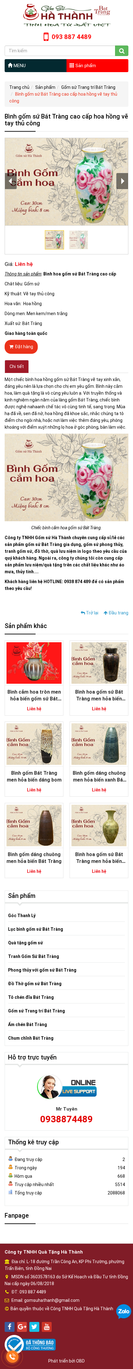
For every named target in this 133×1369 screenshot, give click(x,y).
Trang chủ (19, 87)
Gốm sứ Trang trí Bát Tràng (88, 87)
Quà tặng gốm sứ (25, 942)
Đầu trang (118, 612)
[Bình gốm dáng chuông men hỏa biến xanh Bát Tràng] (99, 743)
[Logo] (66, 15)
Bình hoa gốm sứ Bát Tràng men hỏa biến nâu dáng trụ (99, 699)
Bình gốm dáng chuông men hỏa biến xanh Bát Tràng (99, 780)
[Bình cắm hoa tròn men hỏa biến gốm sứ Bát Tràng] (34, 662)
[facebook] (10, 1327)
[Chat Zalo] (123, 1311)
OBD (80, 1360)
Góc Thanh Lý (22, 915)
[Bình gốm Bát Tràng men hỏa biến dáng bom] (34, 743)
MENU (19, 65)
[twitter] (34, 1327)
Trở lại (91, 612)
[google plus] (22, 1327)
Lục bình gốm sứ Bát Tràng (35, 929)
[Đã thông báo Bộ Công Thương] (30, 1344)
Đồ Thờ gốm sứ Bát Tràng (35, 983)
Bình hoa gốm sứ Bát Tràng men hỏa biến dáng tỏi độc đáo (99, 861)
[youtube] (47, 1327)
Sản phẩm (85, 65)
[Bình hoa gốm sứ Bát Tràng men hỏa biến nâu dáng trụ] (99, 662)
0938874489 (66, 1119)
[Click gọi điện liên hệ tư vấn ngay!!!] (12, 1356)
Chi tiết (17, 366)
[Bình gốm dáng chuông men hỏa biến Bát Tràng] (34, 825)
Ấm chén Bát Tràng (27, 1024)
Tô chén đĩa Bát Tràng (31, 997)
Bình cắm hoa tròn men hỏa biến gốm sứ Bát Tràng (34, 699)
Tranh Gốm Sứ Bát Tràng (33, 956)
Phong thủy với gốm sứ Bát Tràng (42, 970)
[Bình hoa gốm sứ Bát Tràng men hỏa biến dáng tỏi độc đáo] (99, 825)
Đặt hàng (24, 346)
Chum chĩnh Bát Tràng (31, 1038)
